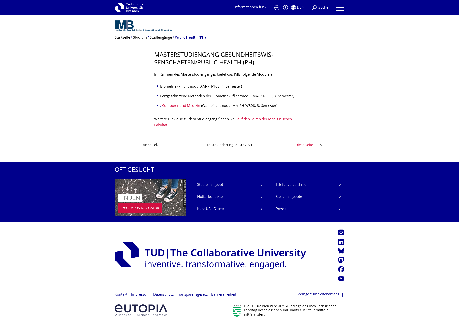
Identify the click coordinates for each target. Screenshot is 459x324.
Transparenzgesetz (192, 295)
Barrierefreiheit (223, 295)
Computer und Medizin (181, 106)
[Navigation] (339, 8)
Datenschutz (163, 295)
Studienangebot (210, 185)
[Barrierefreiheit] (285, 7)
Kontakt (121, 295)
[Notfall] (276, 7)
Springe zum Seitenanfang (318, 294)
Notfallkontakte (210, 197)
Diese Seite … (306, 145)
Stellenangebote (289, 197)
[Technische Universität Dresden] (129, 7)
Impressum (140, 295)
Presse (281, 209)
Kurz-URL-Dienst (210, 209)
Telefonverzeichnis (291, 185)
